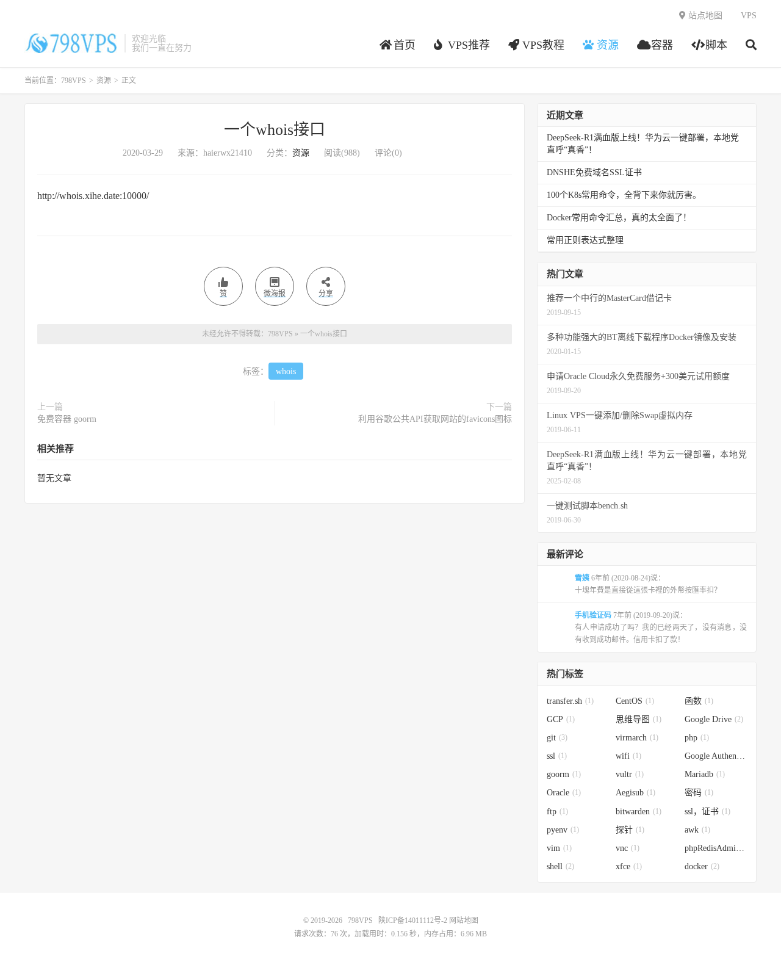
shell (560, 866)
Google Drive (714, 719)
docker (702, 866)
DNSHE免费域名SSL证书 (594, 172)
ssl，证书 (707, 811)
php (697, 737)
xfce (629, 866)
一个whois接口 (274, 130)
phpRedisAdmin (716, 848)
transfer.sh (570, 701)
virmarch (637, 737)
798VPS (71, 43)
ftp (557, 811)
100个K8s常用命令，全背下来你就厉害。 (624, 195)
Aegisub (635, 792)
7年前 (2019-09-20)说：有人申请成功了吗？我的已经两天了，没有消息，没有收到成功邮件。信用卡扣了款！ (661, 627)
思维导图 (638, 719)
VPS (749, 15)
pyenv (563, 829)
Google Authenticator (716, 756)
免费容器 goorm (66, 419)
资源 (103, 80)
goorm (564, 774)
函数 (699, 701)
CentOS (635, 701)
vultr (630, 774)
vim (559, 848)
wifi (628, 756)
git (557, 737)
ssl (557, 756)
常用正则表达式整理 (585, 240)
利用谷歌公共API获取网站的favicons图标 (435, 419)
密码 (699, 792)
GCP (561, 719)
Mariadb (705, 774)
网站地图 (463, 920)
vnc (627, 848)
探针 (630, 829)
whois (286, 371)
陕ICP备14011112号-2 (412, 920)
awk (697, 829)
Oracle (564, 792)
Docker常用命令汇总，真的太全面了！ (619, 217)
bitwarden (638, 811)
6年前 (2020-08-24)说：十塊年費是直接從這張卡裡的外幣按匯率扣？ (648, 584)
